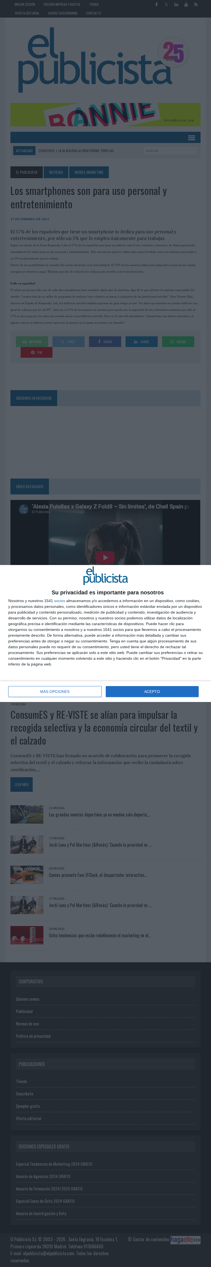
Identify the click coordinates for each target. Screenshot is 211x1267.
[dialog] (105, 633)
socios (59, 601)
